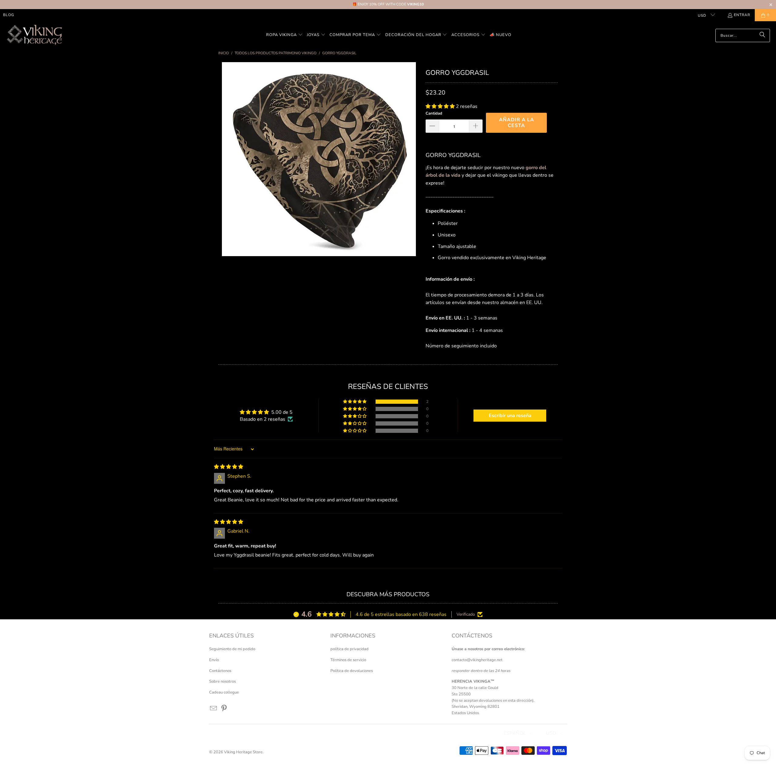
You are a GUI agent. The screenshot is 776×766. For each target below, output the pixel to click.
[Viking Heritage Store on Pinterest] (224, 709)
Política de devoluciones (351, 671)
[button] (284, 35)
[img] (228, 466)
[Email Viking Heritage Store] (213, 709)
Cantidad (434, 113)
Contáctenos (220, 671)
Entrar (742, 14)
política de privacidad (349, 649)
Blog (8, 14)
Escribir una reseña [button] (510, 415)
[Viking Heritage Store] (34, 35)
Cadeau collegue (224, 692)
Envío (214, 660)
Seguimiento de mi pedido (232, 649)
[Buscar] (762, 35)
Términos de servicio (348, 660)
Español (515, 733)
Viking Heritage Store (243, 752)
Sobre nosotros (222, 681)
